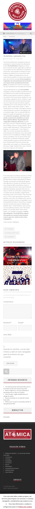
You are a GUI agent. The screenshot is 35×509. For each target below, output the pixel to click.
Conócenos (8, 457)
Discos (7, 464)
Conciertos (8, 463)
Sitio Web (7, 334)
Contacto (8, 459)
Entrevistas (8, 466)
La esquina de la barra (12, 468)
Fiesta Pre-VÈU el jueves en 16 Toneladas (18, 278)
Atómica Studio (9, 470)
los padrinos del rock (11, 233)
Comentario (8, 302)
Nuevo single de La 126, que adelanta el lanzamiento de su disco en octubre (16, 391)
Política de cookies (25, 507)
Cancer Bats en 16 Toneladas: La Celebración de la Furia (18, 258)
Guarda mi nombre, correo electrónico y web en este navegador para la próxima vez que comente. (17, 353)
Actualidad (8, 461)
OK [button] (6, 504)
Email (21, 322)
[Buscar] (31, 33)
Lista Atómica (9, 472)
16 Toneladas (9, 229)
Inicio (4, 36)
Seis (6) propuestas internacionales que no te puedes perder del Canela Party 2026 (17, 388)
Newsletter (6, 417)
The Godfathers (10, 237)
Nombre (7, 322)
